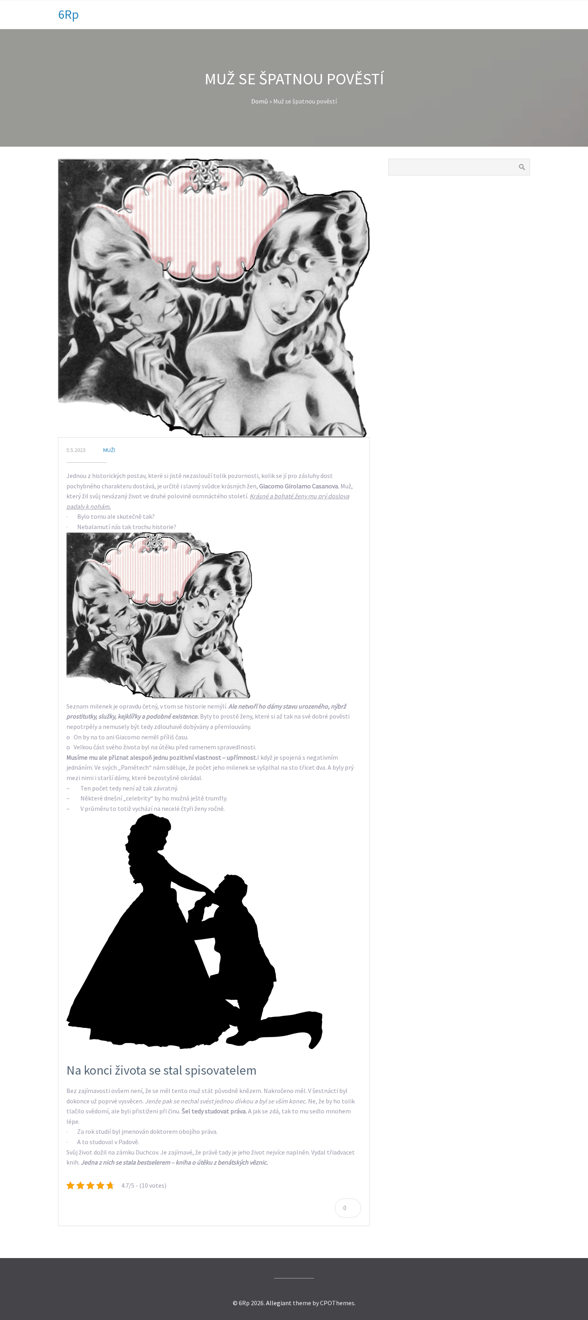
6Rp (68, 14)
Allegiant (279, 1303)
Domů (259, 101)
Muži (109, 450)
